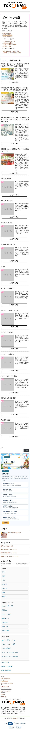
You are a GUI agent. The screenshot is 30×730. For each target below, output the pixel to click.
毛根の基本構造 (6, 33)
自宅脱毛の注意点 (7, 36)
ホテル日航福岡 (6, 648)
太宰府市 (4, 596)
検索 (2, 447)
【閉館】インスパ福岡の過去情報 (11, 52)
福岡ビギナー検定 (7, 490)
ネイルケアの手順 (7, 43)
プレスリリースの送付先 (7, 683)
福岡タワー (5, 626)
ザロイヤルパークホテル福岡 (10, 656)
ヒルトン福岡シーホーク (8, 640)
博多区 (3, 576)
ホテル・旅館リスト (6, 670)
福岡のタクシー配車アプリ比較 (9, 556)
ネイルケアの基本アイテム (10, 310)
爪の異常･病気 (5, 420)
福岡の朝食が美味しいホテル (9, 553)
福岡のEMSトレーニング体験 (10, 51)
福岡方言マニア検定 (9, 495)
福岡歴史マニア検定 (10, 501)
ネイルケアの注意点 (7, 354)
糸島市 (3, 592)
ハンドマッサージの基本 (9, 44)
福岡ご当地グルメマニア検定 (10, 512)
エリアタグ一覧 (5, 662)
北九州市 (4, 584)
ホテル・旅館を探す (6, 691)
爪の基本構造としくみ (8, 41)
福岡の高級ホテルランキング (9, 549)
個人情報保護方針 (5, 678)
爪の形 (3, 266)
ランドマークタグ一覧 (6, 666)
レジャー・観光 (4, 69)
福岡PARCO (5, 618)
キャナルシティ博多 (7, 606)
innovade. (15, 718)
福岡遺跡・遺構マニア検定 (11, 518)
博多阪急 (4, 610)
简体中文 (11, 727)
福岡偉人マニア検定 (10, 506)
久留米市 (4, 588)
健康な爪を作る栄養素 (8, 398)
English (17, 723)
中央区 (3, 580)
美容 (2, 124)
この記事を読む (14, 82)
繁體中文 (18, 727)
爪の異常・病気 (6, 46)
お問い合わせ (5, 681)
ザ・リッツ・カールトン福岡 (10, 652)
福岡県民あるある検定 (12, 484)
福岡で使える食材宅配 (7, 546)
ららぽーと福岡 (6, 614)
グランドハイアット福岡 (8, 644)
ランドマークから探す (6, 689)
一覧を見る (5, 523)
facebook (3, 696)
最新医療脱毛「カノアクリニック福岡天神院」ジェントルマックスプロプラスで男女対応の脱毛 (15, 119)
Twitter (3, 694)
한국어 (23, 723)
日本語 (10, 723)
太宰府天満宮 (5, 630)
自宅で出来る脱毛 (7, 35)
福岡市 (3, 572)
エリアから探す (5, 686)
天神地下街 (5, 622)
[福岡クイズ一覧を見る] (15, 461)
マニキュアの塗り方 (7, 288)
